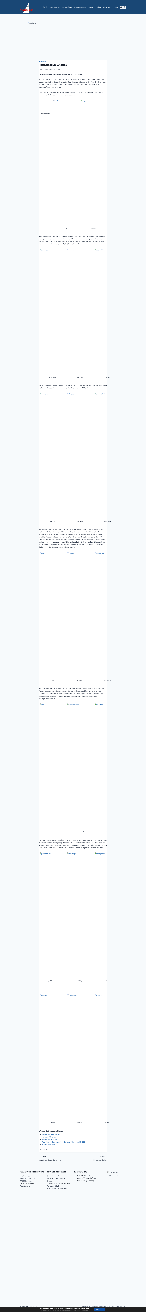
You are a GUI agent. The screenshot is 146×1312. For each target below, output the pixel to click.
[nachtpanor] (107, 916)
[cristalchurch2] (80, 767)
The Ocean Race (80, 7)
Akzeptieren (99, 1309)
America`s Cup (55, 7)
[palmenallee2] (107, 456)
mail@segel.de (52, 1183)
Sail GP (45, 7)
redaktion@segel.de (27, 1183)
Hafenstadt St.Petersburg (51, 1134)
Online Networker (83, 1175)
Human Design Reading (85, 1181)
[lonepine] (52, 1057)
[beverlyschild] (52, 312)
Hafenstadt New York (49, 1144)
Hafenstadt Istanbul (49, 1137)
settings (85, 1310)
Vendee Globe (67, 7)
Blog (116, 7)
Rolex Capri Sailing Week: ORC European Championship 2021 (64, 1142)
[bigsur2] (107, 1057)
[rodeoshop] (52, 456)
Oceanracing (43, 61)
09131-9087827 (64, 1183)
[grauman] (80, 615)
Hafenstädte (43, 1149)
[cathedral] (107, 767)
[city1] (80, 163)
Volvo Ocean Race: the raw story (50, 1158)
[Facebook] (121, 7)
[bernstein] (80, 312)
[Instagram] (124, 7)
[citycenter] (107, 163)
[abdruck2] (107, 312)
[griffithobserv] (52, 916)
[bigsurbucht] (80, 1057)
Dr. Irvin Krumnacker (47, 69)
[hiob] (52, 767)
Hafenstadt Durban (100, 1158)
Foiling (99, 7)
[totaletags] (80, 916)
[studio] (52, 615)
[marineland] (107, 615)
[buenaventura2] (52, 163)
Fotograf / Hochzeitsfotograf (87, 1178)
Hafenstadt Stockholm (50, 1139)
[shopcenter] (79, 456)
